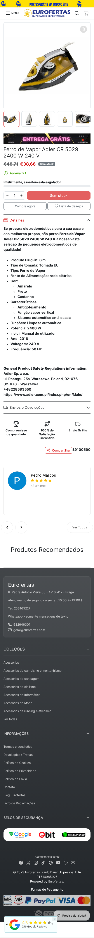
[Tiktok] (43, 862)
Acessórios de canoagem (21, 678)
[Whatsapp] (65, 862)
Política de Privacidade (19, 771)
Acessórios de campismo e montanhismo (32, 670)
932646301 (21, 624)
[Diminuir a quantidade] (7, 195)
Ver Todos (79, 527)
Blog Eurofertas (14, 795)
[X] (28, 862)
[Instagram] (36, 862)
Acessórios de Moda (17, 703)
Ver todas (10, 719)
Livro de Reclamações (19, 803)
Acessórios (11, 662)
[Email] (73, 862)
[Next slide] (89, 119)
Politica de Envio (15, 779)
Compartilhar (61, 450)
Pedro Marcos (43, 475)
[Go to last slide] (5, 119)
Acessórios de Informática (21, 695)
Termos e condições (17, 746)
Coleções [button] (14, 649)
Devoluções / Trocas (18, 754)
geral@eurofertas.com (29, 630)
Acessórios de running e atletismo (27, 711)
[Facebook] (21, 862)
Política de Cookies (17, 763)
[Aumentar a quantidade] (21, 195)
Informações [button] (16, 733)
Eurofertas (55, 881)
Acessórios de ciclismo (19, 687)
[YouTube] (58, 862)
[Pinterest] (50, 862)
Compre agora (25, 206)
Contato (9, 787)
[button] (12, 13)
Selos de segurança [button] (23, 817)
